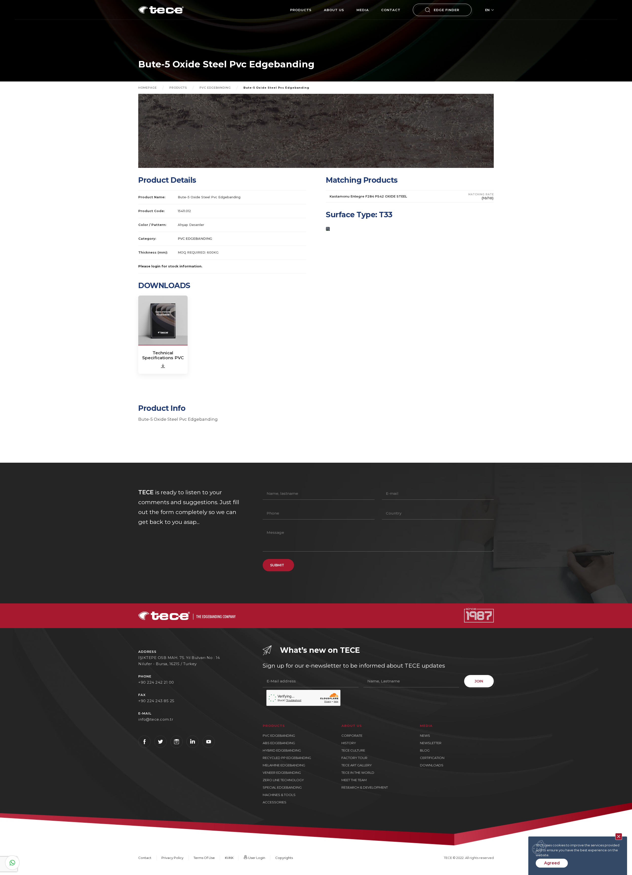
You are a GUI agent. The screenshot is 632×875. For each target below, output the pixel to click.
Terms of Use (204, 858)
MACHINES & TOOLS (279, 795)
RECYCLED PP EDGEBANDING (287, 758)
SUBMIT (277, 565)
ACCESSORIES (274, 802)
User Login (256, 858)
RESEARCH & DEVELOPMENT (364, 787)
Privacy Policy (172, 858)
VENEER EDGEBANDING (282, 773)
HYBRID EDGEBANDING (282, 750)
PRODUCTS (301, 10)
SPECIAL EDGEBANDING (282, 787)
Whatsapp (12, 862)
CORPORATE (351, 735)
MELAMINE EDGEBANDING (284, 765)
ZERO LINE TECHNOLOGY (283, 780)
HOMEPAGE (147, 87)
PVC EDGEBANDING (215, 87)
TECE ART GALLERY (356, 765)
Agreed (552, 863)
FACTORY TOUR (354, 758)
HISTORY (348, 743)
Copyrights (284, 858)
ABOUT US (334, 10)
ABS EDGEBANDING (279, 743)
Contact (144, 858)
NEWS (425, 735)
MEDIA (362, 10)
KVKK (229, 858)
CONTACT (390, 10)
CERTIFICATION (432, 758)
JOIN (479, 681)
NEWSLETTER (430, 743)
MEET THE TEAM (354, 780)
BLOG (425, 750)
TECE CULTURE (353, 750)
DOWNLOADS (431, 765)
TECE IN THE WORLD (357, 773)
